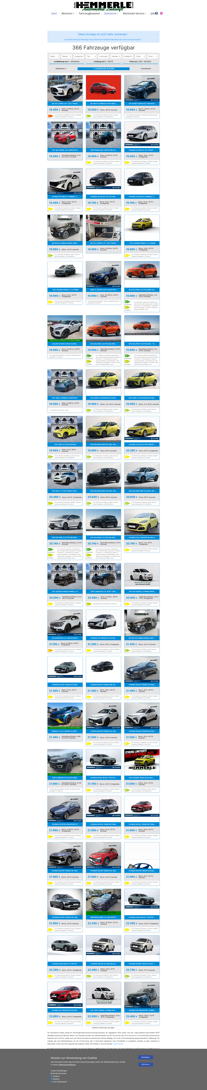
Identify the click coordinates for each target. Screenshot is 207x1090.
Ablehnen (145, 1064)
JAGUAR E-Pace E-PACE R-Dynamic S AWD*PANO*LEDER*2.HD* (67, 344)
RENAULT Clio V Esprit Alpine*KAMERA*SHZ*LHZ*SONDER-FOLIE (67, 731)
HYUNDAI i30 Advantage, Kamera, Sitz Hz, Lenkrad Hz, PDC (144, 1010)
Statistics (56, 1079)
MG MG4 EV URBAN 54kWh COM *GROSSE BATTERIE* (144, 638)
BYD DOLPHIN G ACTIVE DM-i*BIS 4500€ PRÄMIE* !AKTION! (105, 344)
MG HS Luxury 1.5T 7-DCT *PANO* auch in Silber (105, 243)
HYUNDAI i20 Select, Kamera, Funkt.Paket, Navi (67, 197)
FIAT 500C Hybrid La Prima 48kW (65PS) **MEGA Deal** (105, 1010)
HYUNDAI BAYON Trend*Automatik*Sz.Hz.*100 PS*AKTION (144, 685)
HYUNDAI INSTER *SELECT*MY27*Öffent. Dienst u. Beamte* (144, 964)
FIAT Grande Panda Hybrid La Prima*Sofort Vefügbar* (67, 591)
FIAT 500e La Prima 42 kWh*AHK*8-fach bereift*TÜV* (67, 398)
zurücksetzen (146, 69)
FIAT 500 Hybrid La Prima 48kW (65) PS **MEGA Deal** (144, 591)
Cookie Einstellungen (59, 1071)
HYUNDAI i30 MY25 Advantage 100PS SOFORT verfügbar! (67, 824)
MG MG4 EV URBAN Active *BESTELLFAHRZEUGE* (105, 103)
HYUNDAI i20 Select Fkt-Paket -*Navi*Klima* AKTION (144, 150)
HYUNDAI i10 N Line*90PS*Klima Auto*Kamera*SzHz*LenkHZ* (144, 537)
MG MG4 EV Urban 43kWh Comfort (66, 243)
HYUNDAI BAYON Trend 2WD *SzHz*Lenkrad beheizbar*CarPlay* (105, 685)
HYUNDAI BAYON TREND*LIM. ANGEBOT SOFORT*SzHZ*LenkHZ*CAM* (67, 871)
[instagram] (161, 13)
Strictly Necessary (59, 1073)
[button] (157, 34)
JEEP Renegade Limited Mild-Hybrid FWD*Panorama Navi (105, 150)
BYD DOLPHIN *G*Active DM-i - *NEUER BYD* (144, 344)
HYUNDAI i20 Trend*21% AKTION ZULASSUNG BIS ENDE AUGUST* (105, 638)
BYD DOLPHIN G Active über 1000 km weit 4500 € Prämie (144, 290)
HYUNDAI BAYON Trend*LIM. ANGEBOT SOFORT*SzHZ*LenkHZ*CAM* (105, 731)
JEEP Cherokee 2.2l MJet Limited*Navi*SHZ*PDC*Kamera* (105, 591)
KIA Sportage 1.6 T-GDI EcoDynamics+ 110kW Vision (67, 638)
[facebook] (156, 13)
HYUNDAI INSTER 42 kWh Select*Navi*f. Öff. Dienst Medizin (105, 964)
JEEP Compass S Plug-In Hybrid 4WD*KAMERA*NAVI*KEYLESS (67, 778)
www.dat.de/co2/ (118, 1044)
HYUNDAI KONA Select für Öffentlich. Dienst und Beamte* (67, 964)
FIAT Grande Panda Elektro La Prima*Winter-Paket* (144, 778)
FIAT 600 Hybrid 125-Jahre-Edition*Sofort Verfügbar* (67, 150)
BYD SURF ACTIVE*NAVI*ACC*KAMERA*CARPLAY (105, 398)
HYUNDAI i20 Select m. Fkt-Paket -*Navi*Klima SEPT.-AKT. (105, 197)
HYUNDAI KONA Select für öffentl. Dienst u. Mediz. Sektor (105, 778)
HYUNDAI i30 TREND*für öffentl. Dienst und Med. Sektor (67, 1010)
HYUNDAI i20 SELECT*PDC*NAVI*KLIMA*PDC (144, 444)
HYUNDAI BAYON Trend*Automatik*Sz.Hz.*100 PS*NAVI (67, 685)
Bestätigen (146, 1057)
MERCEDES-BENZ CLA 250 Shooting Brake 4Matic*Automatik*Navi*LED (105, 917)
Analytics (56, 1076)
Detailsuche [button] (60, 69)
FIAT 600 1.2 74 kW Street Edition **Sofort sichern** (67, 491)
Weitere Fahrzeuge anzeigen (103, 1028)
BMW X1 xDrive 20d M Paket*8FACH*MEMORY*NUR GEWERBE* (105, 290)
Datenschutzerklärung (67, 1065)
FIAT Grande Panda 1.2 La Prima (142, 243)
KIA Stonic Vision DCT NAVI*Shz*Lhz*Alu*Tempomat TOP (144, 103)
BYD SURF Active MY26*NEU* (66, 444)
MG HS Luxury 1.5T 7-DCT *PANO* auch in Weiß (67, 103)
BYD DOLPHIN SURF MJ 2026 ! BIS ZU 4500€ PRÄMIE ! (105, 444)
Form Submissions (60, 1082)
